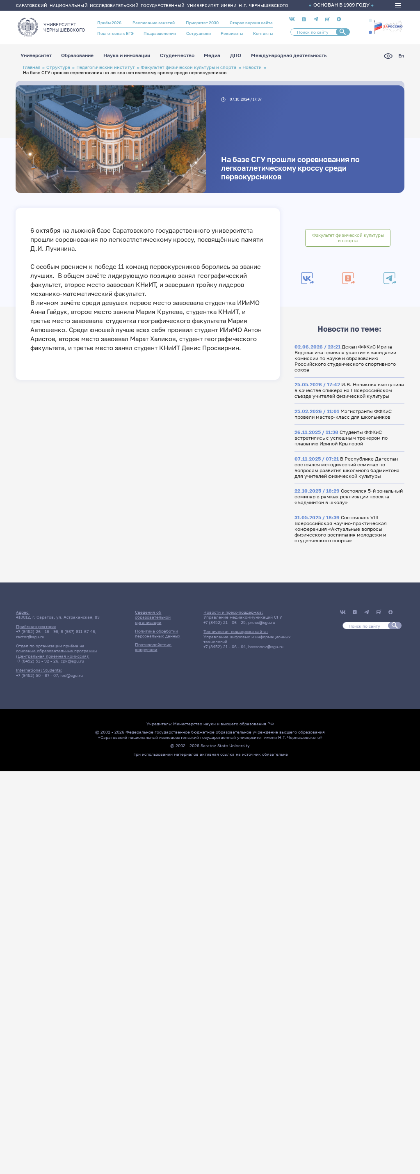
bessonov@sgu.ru (265, 646)
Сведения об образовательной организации (153, 617)
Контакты (263, 33)
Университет (36, 56)
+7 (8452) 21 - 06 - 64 (224, 646)
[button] (370, 20)
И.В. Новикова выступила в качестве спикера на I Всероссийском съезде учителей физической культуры (349, 390)
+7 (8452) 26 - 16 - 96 (37, 631)
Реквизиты (232, 33)
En (401, 56)
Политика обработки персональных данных (157, 633)
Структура (58, 67)
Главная (31, 67)
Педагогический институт (105, 67)
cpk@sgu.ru (72, 660)
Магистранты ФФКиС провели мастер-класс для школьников (343, 414)
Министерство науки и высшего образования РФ (223, 723)
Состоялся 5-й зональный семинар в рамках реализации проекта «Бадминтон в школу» (348, 496)
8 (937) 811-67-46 (78, 631)
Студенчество (177, 56)
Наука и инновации (126, 56)
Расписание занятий (153, 22)
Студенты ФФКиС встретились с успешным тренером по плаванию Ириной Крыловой (341, 438)
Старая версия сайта (251, 22)
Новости (252, 67)
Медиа (212, 56)
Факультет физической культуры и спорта (188, 67)
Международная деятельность (288, 56)
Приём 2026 (109, 22)
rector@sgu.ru (30, 636)
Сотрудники (198, 33)
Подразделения (160, 33)
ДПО (235, 56)
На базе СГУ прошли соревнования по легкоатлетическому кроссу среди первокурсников (290, 168)
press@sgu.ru (261, 622)
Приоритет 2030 (202, 22)
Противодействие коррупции (153, 647)
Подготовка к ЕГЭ (115, 33)
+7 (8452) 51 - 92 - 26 (37, 660)
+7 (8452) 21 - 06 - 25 (224, 622)
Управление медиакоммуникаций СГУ (242, 617)
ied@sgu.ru (71, 675)
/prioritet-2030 (388, 28)
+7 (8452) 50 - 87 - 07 (37, 675)
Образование (77, 56)
